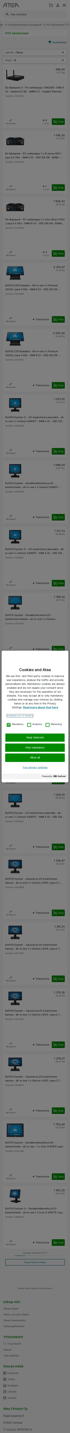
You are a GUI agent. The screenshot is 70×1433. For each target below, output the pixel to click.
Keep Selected (35, 737)
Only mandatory (35, 747)
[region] (35, 716)
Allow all (35, 757)
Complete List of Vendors (20, 715)
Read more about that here (40, 707)
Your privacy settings (35, 767)
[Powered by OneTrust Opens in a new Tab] (54, 777)
